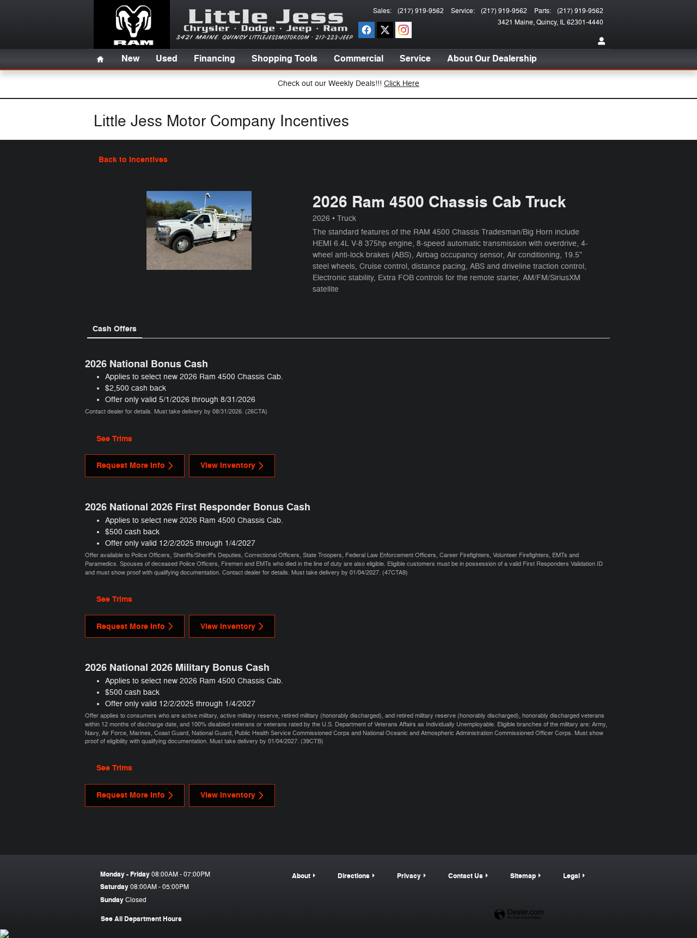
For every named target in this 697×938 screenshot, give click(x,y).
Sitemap (523, 876)
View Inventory (227, 465)
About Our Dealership (492, 58)
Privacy (409, 876)
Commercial (358, 58)
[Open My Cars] (599, 41)
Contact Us (465, 876)
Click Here (401, 83)
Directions (354, 876)
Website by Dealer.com (518, 915)
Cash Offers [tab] (115, 329)
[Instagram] (403, 30)
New (130, 58)
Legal (571, 876)
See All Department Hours (141, 919)
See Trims (114, 439)
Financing (214, 58)
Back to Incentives (133, 160)
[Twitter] (385, 30)
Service (415, 58)
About (301, 876)
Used (167, 58)
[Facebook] (366, 30)
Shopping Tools (284, 58)
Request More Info (130, 465)
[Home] (132, 24)
